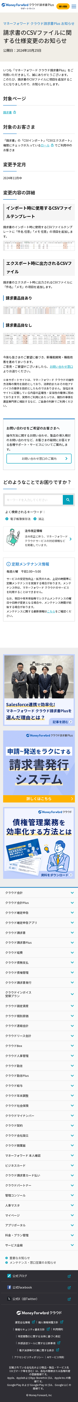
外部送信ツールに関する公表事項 (36, 1343)
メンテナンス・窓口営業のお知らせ (33, 1262)
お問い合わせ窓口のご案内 (39, 458)
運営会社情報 (22, 1322)
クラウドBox (13, 1046)
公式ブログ (19, 1276)
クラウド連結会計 (16, 1026)
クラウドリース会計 (18, 1036)
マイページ (12, 1215)
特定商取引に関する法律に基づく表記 (39, 1336)
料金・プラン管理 (16, 1235)
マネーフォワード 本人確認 (23, 1155)
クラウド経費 (14, 952)
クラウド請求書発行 (18, 982)
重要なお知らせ (20, 1258)
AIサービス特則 (55, 1357)
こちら (51, 611)
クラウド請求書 (15, 933)
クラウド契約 (14, 1125)
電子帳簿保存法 (20, 519)
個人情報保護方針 (48, 1322)
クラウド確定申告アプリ (21, 923)
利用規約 (58, 1329)
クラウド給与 (14, 1085)
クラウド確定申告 (16, 913)
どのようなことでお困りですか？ (37, 482)
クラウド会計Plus (17, 903)
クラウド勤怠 (14, 1066)
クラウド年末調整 (16, 1095)
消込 (41, 519)
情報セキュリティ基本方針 (30, 1329)
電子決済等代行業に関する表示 (36, 1350)
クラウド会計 (14, 893)
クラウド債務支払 (16, 962)
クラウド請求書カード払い (22, 1175)
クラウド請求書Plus (18, 942)
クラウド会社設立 (16, 1135)
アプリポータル (15, 1225)
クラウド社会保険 (16, 1105)
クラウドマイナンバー (19, 1116)
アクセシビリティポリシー (29, 1357)
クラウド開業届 (15, 1145)
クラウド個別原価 (16, 1016)
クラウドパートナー (18, 1185)
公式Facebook (22, 1287)
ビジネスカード (15, 1165)
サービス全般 (14, 1245)
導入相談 (63, 6)
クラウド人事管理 (16, 1056)
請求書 (7, 112)
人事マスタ (12, 1205)
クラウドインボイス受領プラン (18, 994)
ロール (45, 145)
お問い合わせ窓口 (61, 366)
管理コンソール (15, 1195)
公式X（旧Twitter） (25, 1299)
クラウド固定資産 (16, 1006)
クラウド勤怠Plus (17, 1075)
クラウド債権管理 (16, 972)
